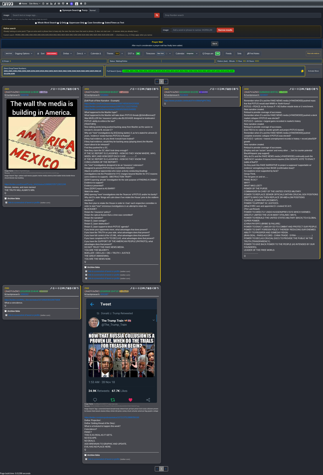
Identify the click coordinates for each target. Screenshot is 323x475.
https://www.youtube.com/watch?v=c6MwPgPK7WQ (187, 101)
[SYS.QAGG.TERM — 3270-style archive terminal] (63, 3)
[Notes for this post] (66, 89)
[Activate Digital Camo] (63, 89)
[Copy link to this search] (302, 71)
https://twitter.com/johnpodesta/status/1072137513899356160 (111, 417)
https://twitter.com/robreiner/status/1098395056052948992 (110, 109)
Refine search (10, 28)
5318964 (104, 95)
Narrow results (225, 30)
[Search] (157, 15)
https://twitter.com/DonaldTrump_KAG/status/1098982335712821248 (35, 184)
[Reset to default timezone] (166, 53)
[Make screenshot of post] (69, 89)
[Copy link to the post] (73, 89)
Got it (215, 44)
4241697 (104, 294)
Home (24, 4)
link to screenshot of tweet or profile (24, 202)
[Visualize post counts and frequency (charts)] (47, 3)
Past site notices (313, 53)
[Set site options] (81, 3)
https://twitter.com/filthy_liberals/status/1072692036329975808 (32, 300)
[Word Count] (54, 89)
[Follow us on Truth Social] (71, 3)
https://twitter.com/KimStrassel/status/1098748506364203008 (111, 104)
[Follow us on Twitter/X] (76, 3)
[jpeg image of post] (61, 89)
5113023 (184, 95)
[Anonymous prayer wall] (55, 3)
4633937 (264, 95)
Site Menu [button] (34, 4)
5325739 (25, 95)
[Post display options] (51, 89)
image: (166, 30)
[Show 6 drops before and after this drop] (56, 89)
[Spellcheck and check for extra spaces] (77, 89)
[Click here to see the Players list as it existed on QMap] (51, 3)
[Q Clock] (43, 3)
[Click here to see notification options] (67, 3)
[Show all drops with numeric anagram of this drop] (58, 89)
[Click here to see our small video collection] (59, 3)
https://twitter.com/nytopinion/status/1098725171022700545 (110, 106)
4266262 (25, 294)
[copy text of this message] (71, 89)
